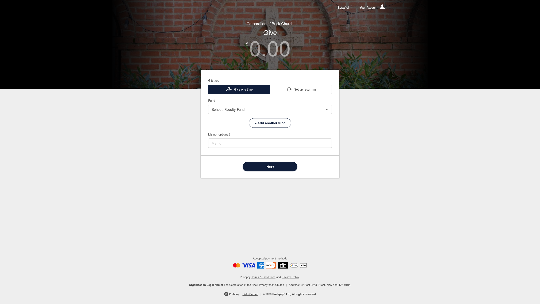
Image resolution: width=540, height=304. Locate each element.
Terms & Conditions (263, 277)
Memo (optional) (219, 134)
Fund (211, 100)
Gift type (213, 80)
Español (343, 7)
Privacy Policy (290, 277)
